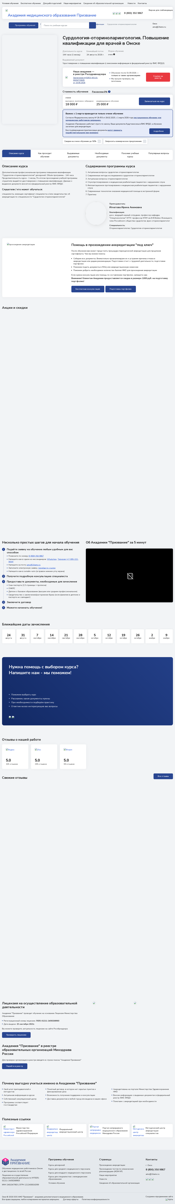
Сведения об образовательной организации (103, 3)
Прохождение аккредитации (112, 1165)
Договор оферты (70, 1199)
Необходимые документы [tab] (102, 155)
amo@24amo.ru (159, 27)
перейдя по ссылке (47, 568)
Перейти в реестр (14, 1066)
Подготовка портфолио (121, 289)
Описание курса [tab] (16, 153)
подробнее (159, 131)
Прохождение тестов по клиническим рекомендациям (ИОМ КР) (116, 1170)
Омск (155, 23)
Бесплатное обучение (31, 3)
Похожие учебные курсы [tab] (130, 155)
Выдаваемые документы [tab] (73, 155)
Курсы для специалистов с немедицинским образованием (67, 1177)
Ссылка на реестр (158, 77)
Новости (131, 3)
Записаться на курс (154, 101)
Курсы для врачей (56, 1165)
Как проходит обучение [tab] (45, 155)
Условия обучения (10, 3)
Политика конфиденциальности (95, 1199)
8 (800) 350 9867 (133, 13)
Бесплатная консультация (88, 289)
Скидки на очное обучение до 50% (80, 141)
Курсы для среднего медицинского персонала (69, 1169)
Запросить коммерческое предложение (123, 141)
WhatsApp (52, 559)
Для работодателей (52, 3)
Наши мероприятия (72, 3)
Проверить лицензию (16, 1035)
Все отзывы (163, 776)
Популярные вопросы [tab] (158, 153)
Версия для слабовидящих (160, 10)
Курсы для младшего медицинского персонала (69, 1173)
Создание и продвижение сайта (159, 1196)
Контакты (142, 3)
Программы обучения (25, 25)
